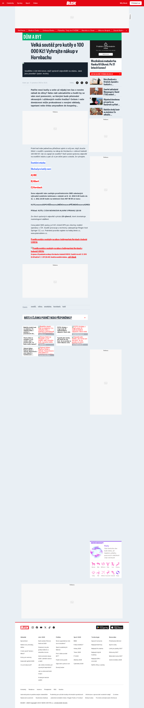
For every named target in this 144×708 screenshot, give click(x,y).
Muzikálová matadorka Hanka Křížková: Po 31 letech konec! (103, 64)
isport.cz (42, 344)
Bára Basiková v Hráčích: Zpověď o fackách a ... (111, 82)
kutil (64, 306)
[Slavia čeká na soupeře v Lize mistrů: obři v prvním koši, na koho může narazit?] (46, 341)
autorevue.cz (78, 344)
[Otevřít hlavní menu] (3, 3)
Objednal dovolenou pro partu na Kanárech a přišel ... (112, 102)
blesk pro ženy (44, 355)
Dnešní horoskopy (97, 543)
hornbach (56, 306)
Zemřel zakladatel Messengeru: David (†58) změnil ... (111, 92)
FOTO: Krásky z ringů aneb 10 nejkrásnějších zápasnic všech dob (63, 330)
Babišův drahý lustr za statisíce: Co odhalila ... (112, 112)
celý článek (72, 256)
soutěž (33, 306)
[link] (32, 627)
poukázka (47, 306)
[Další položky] (126, 30)
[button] (102, 627)
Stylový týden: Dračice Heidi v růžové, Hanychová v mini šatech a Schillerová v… (30, 351)
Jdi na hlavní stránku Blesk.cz (102, 74)
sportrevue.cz (78, 334)
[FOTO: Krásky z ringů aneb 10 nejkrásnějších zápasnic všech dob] (80, 330)
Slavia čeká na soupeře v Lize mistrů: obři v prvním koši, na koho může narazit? (30, 341)
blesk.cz (42, 334)
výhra (40, 306)
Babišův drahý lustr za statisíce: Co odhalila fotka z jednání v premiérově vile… (30, 330)
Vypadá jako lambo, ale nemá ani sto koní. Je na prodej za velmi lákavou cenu (64, 340)
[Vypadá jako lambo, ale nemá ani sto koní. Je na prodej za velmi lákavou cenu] (80, 341)
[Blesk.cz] (71, 3)
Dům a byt (33, 36)
